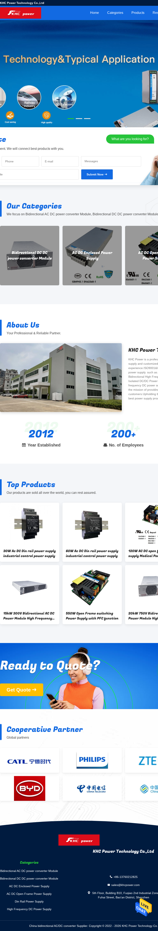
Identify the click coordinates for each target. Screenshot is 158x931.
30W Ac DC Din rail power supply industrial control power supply (29, 553)
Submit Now (95, 174)
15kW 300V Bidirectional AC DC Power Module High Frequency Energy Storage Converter (28, 616)
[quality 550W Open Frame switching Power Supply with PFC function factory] (92, 586)
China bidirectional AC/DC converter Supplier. (59, 925)
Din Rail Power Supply (29, 901)
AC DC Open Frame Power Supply (92, 255)
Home (94, 12)
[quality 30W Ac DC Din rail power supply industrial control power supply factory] (29, 524)
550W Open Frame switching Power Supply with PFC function (92, 616)
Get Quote (19, 690)
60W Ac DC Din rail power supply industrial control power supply (92, 553)
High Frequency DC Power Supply (29, 909)
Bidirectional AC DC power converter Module (29, 871)
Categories (115, 12)
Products (137, 12)
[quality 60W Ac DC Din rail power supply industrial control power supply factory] (92, 524)
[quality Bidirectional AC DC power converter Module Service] (79, 93)
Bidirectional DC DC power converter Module (29, 878)
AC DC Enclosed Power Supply (30, 255)
